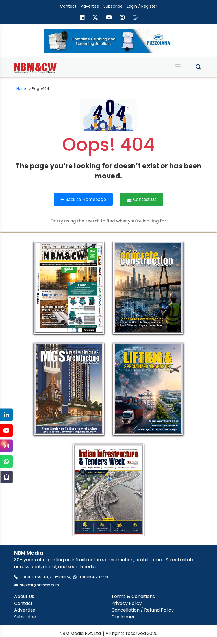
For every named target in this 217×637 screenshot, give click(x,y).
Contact (68, 6)
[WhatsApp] (6, 461)
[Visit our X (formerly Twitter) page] (95, 18)
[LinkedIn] (6, 415)
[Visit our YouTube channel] (109, 18)
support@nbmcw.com (39, 585)
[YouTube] (6, 430)
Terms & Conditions (133, 596)
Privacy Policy (126, 603)
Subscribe (113, 6)
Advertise (90, 6)
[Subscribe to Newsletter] (6, 477)
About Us (24, 596)
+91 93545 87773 (93, 577)
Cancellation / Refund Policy (142, 610)
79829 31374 (59, 577)
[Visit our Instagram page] (122, 18)
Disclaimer (123, 617)
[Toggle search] (198, 67)
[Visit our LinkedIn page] (82, 18)
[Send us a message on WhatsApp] (135, 18)
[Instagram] (6, 446)
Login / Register (142, 6)
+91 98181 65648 (34, 577)
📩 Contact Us (141, 199)
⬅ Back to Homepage (83, 199)
